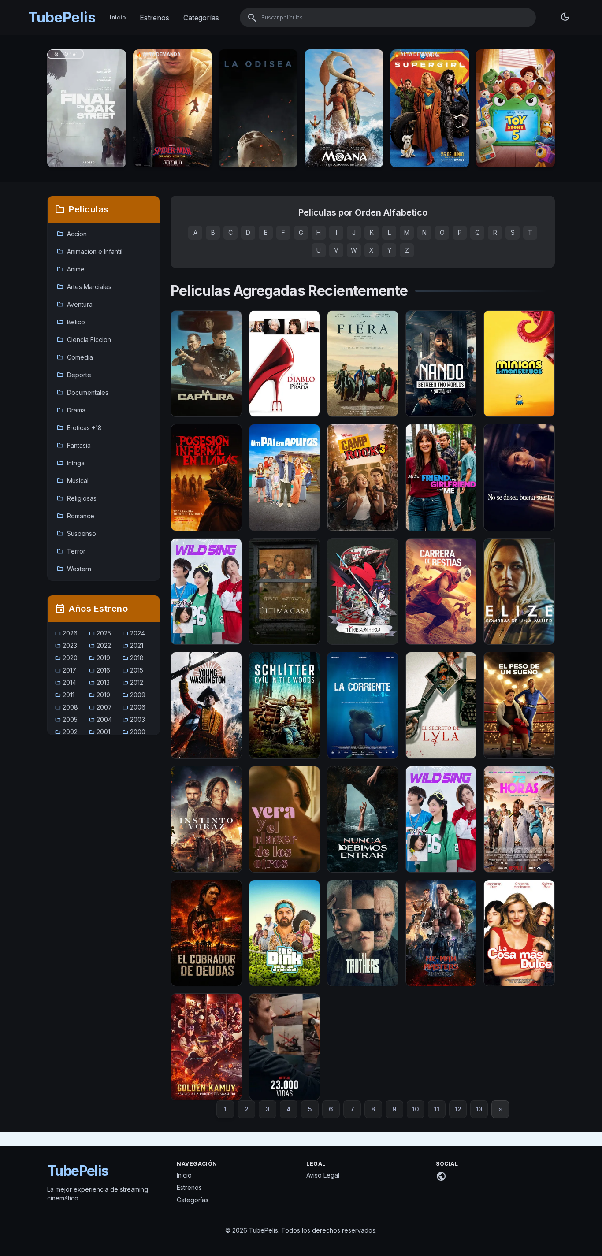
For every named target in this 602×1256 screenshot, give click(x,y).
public (441, 1176)
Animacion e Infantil (89, 251)
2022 (100, 645)
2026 (66, 633)
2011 (64, 695)
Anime (70, 269)
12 (458, 1109)
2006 (133, 707)
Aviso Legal (322, 1175)
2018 (133, 657)
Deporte (73, 375)
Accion (71, 234)
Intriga (70, 463)
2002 (66, 732)
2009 (133, 695)
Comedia (74, 357)
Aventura (74, 304)
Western (73, 569)
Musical (72, 480)
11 (436, 1109)
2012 (132, 682)
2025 (100, 633)
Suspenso (76, 533)
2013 (99, 682)
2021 (132, 645)
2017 (65, 670)
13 (479, 1109)
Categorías (201, 17)
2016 (99, 670)
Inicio (118, 17)
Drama (70, 410)
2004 (100, 719)
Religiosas (76, 498)
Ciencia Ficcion (83, 339)
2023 (66, 645)
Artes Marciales (83, 286)
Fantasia (73, 445)
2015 (132, 670)
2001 (99, 732)
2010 (99, 695)
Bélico (70, 322)
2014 (65, 682)
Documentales (82, 392)
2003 (133, 719)
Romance (75, 516)
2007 (100, 707)
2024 (133, 633)
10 (415, 1109)
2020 (66, 657)
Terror (70, 551)
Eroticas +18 (79, 428)
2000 (133, 732)
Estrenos (154, 17)
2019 (99, 657)
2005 (66, 719)
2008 (66, 707)
